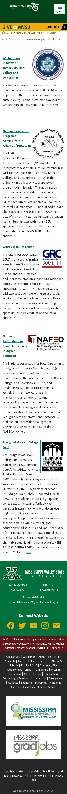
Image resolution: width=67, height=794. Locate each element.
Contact (56, 625)
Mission (23, 678)
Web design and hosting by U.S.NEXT (33, 790)
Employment (14, 669)
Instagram (45, 625)
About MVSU (13, 656)
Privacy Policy (42, 775)
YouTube (33, 625)
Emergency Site (48, 665)
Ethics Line (42, 669)
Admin (28, 775)
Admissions (44, 656)
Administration (32, 674)
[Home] (24, 7)
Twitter (22, 625)
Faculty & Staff (29, 665)
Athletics (13, 682)
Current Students (27, 661)
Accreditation (38, 678)
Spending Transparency (34, 682)
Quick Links (29, 687)
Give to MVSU (19, 27)
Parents (44, 661)
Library (29, 669)
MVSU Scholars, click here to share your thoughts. (29, 39)
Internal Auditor (47, 687)
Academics (29, 656)
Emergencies (56, 678)
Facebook (10, 625)
